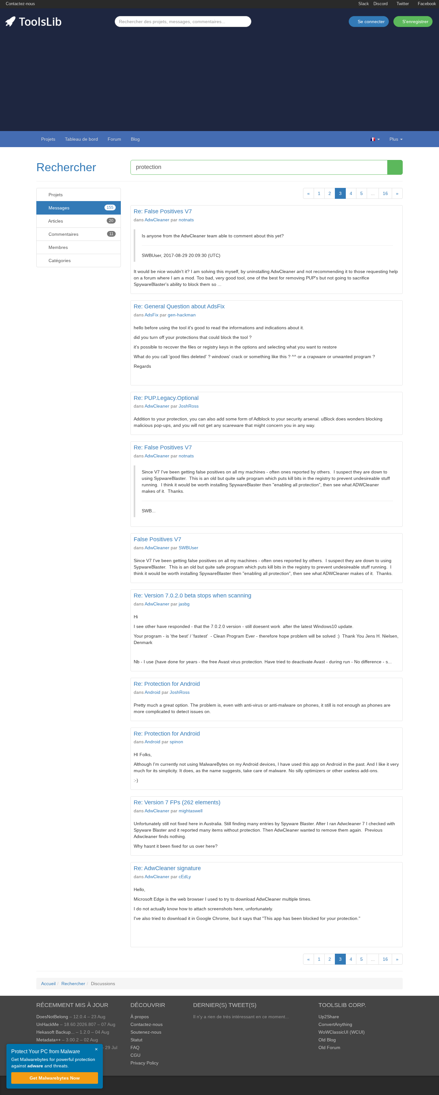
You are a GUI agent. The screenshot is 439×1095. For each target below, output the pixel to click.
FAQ (134, 1047)
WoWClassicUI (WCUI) (341, 1032)
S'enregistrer (414, 21)
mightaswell (190, 810)
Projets (48, 139)
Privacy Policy (144, 1062)
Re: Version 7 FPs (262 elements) (177, 802)
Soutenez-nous (145, 1032)
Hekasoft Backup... (55, 1032)
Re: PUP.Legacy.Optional (166, 398)
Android (152, 692)
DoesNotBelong (52, 1016)
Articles (80, 221)
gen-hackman (182, 314)
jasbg (184, 603)
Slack (363, 4)
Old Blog (327, 1039)
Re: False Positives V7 (163, 211)
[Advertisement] (219, 75)
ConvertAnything (335, 1024)
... (373, 193)
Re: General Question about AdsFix (179, 306)
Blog (135, 139)
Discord (380, 4)
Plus (394, 139)
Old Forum (329, 1047)
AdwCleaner (157, 219)
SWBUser (188, 547)
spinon (176, 741)
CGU (135, 1055)
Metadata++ (48, 1039)
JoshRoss (189, 406)
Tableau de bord (81, 139)
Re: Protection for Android (167, 684)
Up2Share (328, 1016)
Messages (80, 207)
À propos (139, 1016)
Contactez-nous (19, 4)
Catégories (59, 260)
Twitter (402, 4)
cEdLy (185, 876)
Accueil (48, 983)
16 (385, 193)
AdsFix (151, 314)
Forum (114, 139)
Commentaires (80, 234)
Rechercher (66, 167)
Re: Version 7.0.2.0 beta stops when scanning (192, 595)
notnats (186, 219)
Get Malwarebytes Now (55, 1078)
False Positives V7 (157, 539)
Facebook (426, 4)
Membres (57, 247)
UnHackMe (47, 1024)
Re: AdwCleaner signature (167, 868)
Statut (136, 1039)
